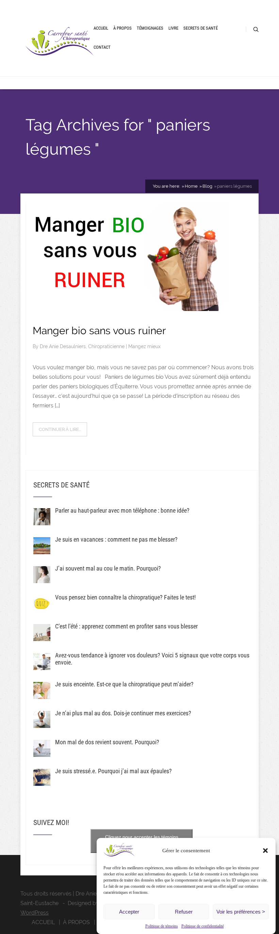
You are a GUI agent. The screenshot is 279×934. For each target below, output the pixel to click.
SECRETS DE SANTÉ (200, 28)
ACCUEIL (101, 28)
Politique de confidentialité (202, 926)
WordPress (34, 912)
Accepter (129, 912)
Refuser (184, 912)
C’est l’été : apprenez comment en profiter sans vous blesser (126, 626)
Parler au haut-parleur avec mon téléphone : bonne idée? (122, 510)
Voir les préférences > (240, 912)
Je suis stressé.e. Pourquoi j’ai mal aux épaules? (113, 771)
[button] (265, 850)
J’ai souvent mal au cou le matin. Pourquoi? (108, 568)
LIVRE (173, 28)
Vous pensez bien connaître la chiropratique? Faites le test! (125, 597)
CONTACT (102, 47)
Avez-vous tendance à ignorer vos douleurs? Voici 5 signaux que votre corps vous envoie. (152, 659)
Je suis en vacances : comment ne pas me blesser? (116, 539)
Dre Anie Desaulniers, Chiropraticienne (83, 346)
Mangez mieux (144, 346)
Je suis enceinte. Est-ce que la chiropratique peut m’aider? (124, 684)
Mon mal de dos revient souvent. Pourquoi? (107, 742)
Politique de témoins (161, 926)
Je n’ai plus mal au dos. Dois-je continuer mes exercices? (123, 713)
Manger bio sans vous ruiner (99, 331)
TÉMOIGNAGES (150, 28)
